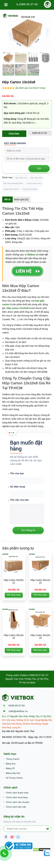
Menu (5, 4)
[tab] (7, 200)
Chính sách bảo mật (16, 807)
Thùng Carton (13, 759)
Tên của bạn (17, 473)
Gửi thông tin (28, 530)
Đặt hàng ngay (14, 594)
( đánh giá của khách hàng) (30, 88)
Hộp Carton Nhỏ (36, 178)
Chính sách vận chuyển (17, 802)
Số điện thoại (17, 486)
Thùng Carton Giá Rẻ (10, 189)
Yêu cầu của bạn (22, 511)
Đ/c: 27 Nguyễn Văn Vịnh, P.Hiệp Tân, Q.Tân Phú (26, 716)
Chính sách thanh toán (17, 792)
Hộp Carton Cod (20, 178)
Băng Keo (11, 763)
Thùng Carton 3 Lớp (34, 183)
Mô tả (7, 199)
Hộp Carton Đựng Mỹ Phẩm (13, 183)
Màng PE (10, 768)
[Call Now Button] (4, 853)
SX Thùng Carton (14, 778)
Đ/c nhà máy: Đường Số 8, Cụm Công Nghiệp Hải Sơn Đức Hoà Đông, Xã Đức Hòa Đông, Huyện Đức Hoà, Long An (27, 724)
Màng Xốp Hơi (13, 773)
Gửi (39, 168)
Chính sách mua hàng (17, 797)
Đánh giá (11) (21, 199)
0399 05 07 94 (28, 4)
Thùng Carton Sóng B (29, 189)
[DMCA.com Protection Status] (41, 850)
